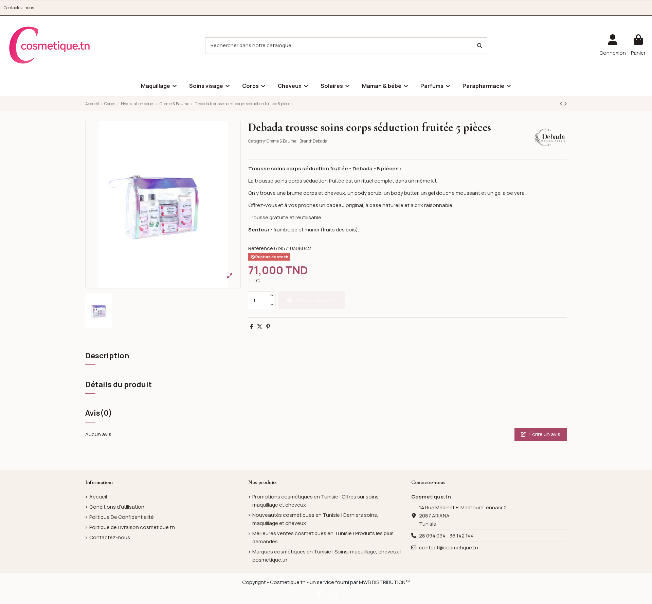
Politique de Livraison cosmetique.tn (132, 527)
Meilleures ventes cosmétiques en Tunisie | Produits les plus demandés (323, 537)
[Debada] (550, 136)
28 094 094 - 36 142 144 (446, 535)
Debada (320, 141)
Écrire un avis (544, 434)
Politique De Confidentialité (121, 517)
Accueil (98, 496)
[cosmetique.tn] (49, 45)
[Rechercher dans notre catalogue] (479, 45)
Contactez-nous (19, 8)
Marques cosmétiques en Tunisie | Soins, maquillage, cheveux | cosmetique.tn (326, 555)
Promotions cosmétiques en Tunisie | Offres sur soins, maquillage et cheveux (316, 500)
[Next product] (565, 103)
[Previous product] (562, 103)
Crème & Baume (281, 141)
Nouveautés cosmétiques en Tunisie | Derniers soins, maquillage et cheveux (315, 519)
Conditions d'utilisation (116, 506)
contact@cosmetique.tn (448, 547)
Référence (260, 248)
